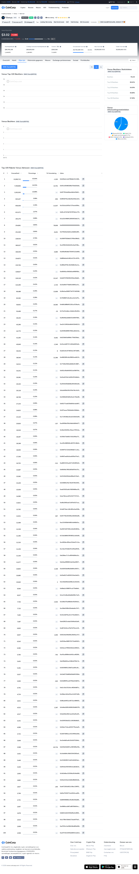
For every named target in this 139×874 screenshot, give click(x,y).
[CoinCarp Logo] (9, 7)
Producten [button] (65, 8)
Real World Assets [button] (59, 22)
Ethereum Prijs (91, 849)
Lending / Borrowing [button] (46, 22)
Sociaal (75, 60)
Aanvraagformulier (110, 849)
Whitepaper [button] (29, 22)
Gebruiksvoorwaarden (77, 849)
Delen (133, 60)
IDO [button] (44, 8)
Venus (15, 13)
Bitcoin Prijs (90, 846)
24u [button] (52, 39)
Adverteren (107, 846)
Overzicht (6, 60)
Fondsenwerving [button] (54, 8)
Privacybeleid (74, 852)
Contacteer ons (109, 852)
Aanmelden (115, 7)
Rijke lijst (22, 60)
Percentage (32, 173)
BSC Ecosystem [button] (84, 22)
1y (101, 67)
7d (91, 67)
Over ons (73, 846)
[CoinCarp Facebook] (6, 857)
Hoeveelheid (15, 173)
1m (96, 67)
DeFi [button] (67, 22)
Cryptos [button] (22, 8)
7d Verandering (51, 173)
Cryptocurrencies (6, 13)
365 (18, 2)
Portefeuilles (85, 60)
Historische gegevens (35, 60)
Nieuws (47, 60)
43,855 (8, 2)
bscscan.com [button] (17, 22)
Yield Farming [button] (74, 22)
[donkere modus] (136, 2)
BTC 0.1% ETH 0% (60, 2)
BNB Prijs (89, 852)
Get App (112, 2)
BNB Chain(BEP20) (9, 67)
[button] (121, 2)
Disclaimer (73, 856)
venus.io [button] (6, 22)
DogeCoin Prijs (91, 856)
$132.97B (44, 2)
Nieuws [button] (38, 8)
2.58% (15, 35)
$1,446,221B (31, 2)
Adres (62, 173)
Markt (14, 60)
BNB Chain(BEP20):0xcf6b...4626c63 (110, 22)
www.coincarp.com (13, 865)
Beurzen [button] (30, 8)
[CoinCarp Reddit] (10, 857)
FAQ (105, 856)
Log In (107, 7)
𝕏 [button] (35, 18)
